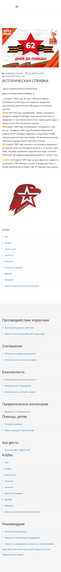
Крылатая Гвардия (13, 267)
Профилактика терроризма (17, 385)
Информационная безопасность (20, 379)
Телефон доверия (13, 424)
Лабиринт (9, 279)
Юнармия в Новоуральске (17, 411)
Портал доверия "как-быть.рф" (19, 430)
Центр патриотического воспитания (21, 285)
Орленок (8, 255)
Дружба (8, 273)
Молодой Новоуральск (15, 531)
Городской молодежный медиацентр (22, 537)
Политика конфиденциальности (20, 353)
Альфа (7, 242)
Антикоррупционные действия (19, 327)
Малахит (8, 261)
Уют (6, 236)
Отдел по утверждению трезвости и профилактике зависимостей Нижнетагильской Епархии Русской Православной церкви (28, 549)
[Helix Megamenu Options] (17, 6)
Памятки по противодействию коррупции (24, 333)
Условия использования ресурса (20, 359)
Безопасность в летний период (19, 391)
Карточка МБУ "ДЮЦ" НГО (17, 449)
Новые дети (10, 248)
